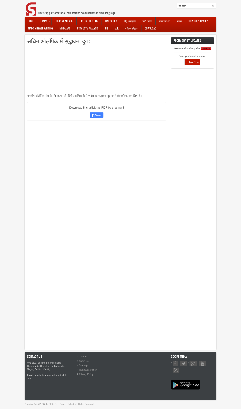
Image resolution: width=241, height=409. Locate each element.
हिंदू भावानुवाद (130, 21)
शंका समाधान (164, 21)
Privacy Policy (86, 374)
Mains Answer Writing (40, 28)
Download (150, 28)
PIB (107, 28)
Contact (83, 356)
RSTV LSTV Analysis (87, 28)
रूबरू (179, 21)
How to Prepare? (198, 21)
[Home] (31, 5)
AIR (117, 28)
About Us (84, 360)
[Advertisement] (96, 70)
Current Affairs (64, 21)
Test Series (111, 21)
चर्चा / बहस (147, 21)
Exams (43, 21)
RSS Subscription (88, 369)
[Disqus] (96, 166)
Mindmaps (65, 28)
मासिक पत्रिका (131, 28)
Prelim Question (89, 21)
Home (31, 21)
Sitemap (83, 365)
